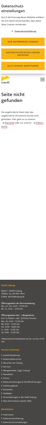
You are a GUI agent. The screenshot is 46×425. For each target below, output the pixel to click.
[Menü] (42, 79)
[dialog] (23, 37)
